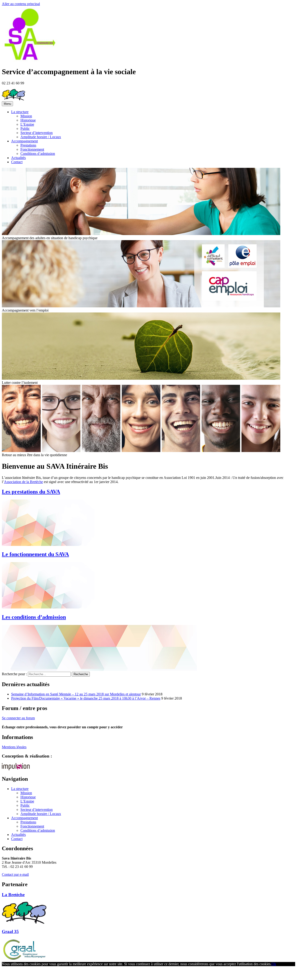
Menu (7, 103)
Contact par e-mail (15, 874)
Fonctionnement (32, 149)
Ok (273, 964)
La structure (20, 112)
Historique (28, 120)
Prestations (28, 145)
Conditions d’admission (37, 154)
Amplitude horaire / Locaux (40, 137)
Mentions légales (14, 747)
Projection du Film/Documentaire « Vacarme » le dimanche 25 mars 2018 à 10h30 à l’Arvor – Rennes (85, 698)
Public (25, 129)
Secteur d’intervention (36, 133)
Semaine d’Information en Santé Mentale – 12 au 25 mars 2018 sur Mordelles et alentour (76, 694)
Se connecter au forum (18, 718)
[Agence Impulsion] (16, 769)
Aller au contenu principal (21, 4)
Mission (26, 116)
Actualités (18, 158)
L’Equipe (27, 124)
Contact (17, 162)
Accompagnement (24, 141)
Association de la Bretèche (23, 482)
